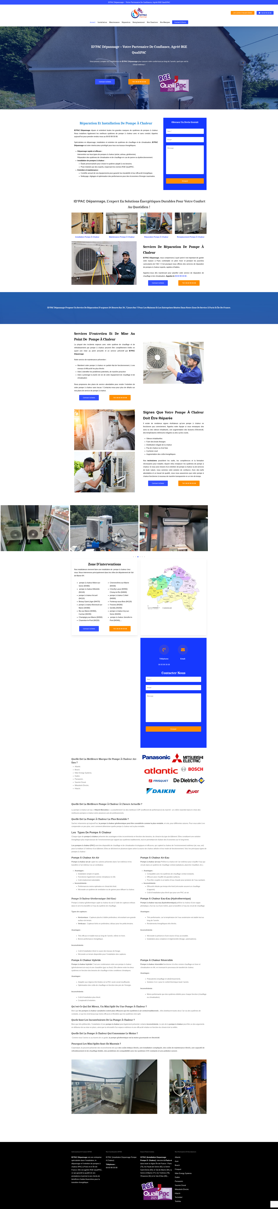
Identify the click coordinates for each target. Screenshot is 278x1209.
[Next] (174, 1086)
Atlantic (178, 1157)
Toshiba (178, 1201)
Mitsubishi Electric (182, 1189)
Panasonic (179, 1181)
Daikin (177, 1177)
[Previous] (103, 1086)
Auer (177, 1161)
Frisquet (178, 1169)
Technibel (178, 1197)
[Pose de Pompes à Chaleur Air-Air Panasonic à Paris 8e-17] (206, 1086)
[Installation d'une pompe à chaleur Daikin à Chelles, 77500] (121, 1086)
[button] (133, 557)
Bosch (177, 1165)
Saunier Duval (180, 1185)
